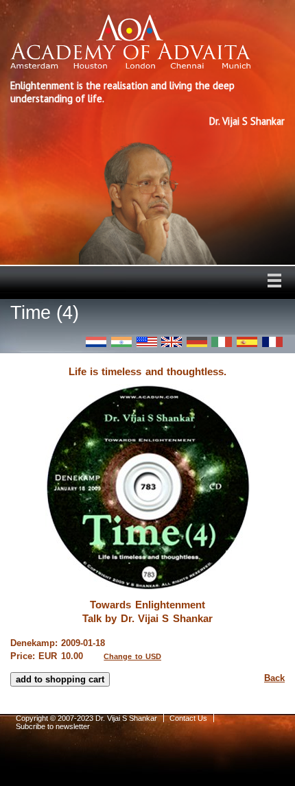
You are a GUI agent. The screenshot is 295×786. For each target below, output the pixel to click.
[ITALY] (221, 342)
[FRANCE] (272, 342)
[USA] (147, 342)
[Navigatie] (274, 280)
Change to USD (132, 656)
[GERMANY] (197, 342)
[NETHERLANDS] (96, 342)
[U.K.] (171, 342)
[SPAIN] (247, 342)
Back (274, 678)
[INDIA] (121, 342)
